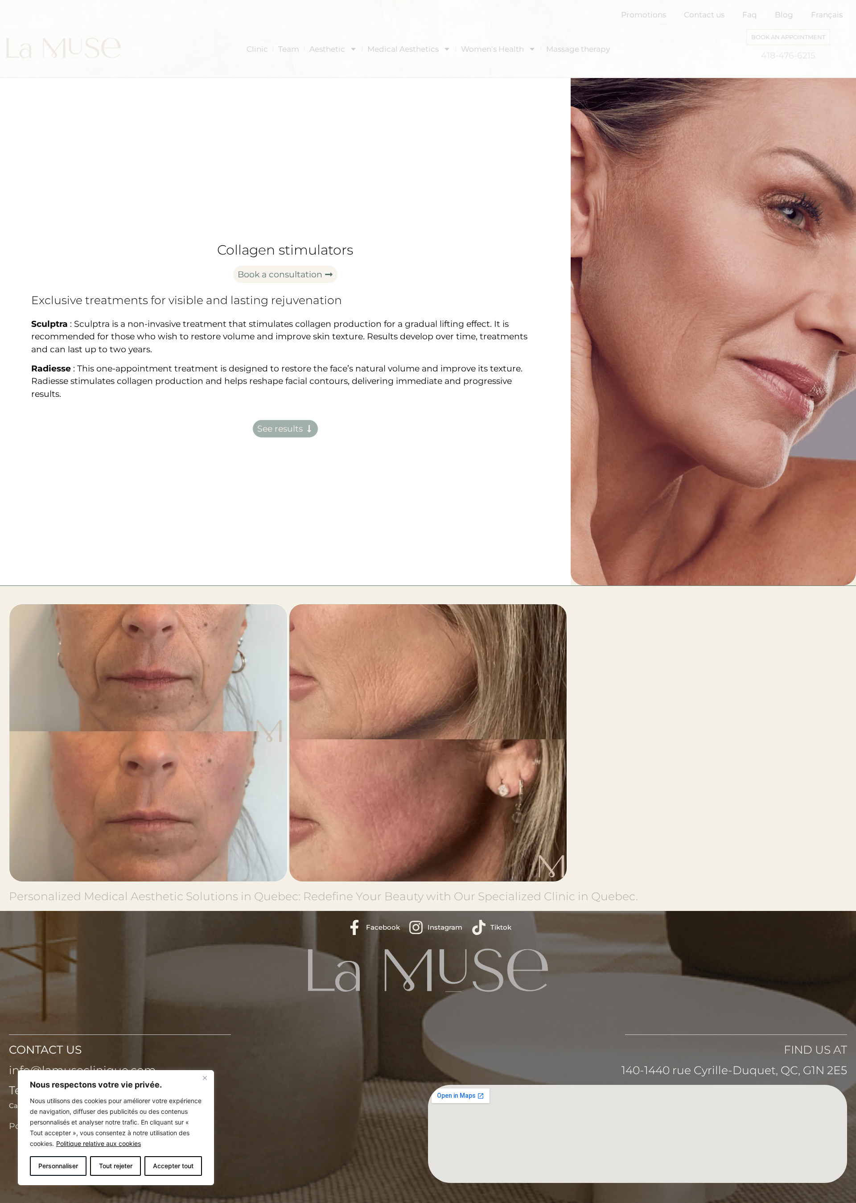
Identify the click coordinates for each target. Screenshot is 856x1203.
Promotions (643, 14)
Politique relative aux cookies (98, 1143)
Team (288, 49)
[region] (116, 1127)
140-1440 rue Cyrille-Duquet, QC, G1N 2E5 (734, 1070)
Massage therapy (578, 49)
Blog (784, 14)
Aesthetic (327, 49)
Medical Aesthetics (403, 49)
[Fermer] (204, 1077)
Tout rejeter (115, 1166)
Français (827, 14)
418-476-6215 (788, 55)
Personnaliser (58, 1166)
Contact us (704, 14)
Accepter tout (173, 1166)
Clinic (257, 49)
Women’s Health (492, 49)
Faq (749, 14)
